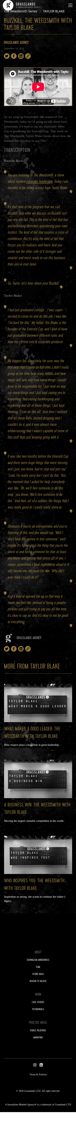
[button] (69, 5)
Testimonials (38, 1009)
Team (38, 967)
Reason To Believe (38, 981)
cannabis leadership (39, 182)
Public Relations (38, 1030)
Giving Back (38, 974)
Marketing (38, 1037)
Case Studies (38, 1002)
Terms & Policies (38, 1074)
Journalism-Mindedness (38, 960)
